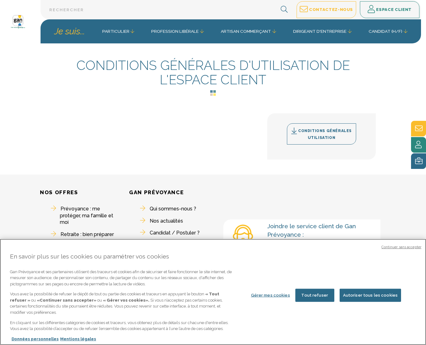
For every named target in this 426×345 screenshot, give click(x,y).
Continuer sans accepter (401, 247)
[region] (213, 292)
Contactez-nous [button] (330, 9)
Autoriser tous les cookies (370, 295)
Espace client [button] (393, 9)
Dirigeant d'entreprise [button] (319, 31)
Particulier (115, 31)
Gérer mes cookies (270, 295)
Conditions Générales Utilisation (324, 134)
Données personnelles (35, 338)
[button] (284, 9)
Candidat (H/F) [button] (385, 31)
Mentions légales (78, 338)
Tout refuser (314, 295)
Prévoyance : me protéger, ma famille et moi (86, 215)
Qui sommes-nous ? (173, 209)
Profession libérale (175, 31)
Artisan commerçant (246, 31)
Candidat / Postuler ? (175, 233)
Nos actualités (166, 221)
